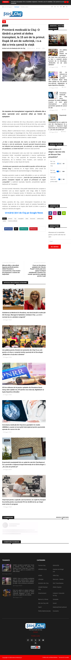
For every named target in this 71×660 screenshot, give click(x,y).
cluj (15, 218)
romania (10, 218)
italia (27, 218)
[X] (58, 7)
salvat (4, 221)
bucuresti (32, 218)
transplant (20, 218)
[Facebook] (52, 7)
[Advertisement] (24, 97)
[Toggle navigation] (4, 21)
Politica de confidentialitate (50, 657)
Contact (16, 7)
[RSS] (66, 7)
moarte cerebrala (12, 221)
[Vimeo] (61, 7)
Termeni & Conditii (64, 657)
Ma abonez (55, 247)
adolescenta (40, 218)
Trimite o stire (24, 7)
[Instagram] (55, 7)
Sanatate (5, 25)
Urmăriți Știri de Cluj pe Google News (24, 212)
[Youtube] (64, 7)
